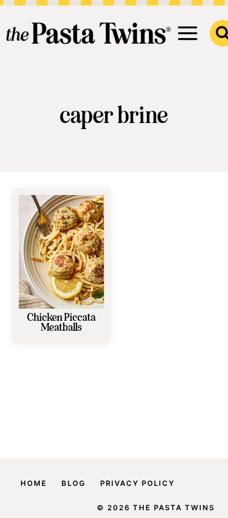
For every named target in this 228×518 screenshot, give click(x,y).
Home (33, 483)
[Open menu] (188, 33)
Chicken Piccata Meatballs (61, 323)
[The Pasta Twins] (89, 33)
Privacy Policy (137, 483)
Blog (73, 483)
